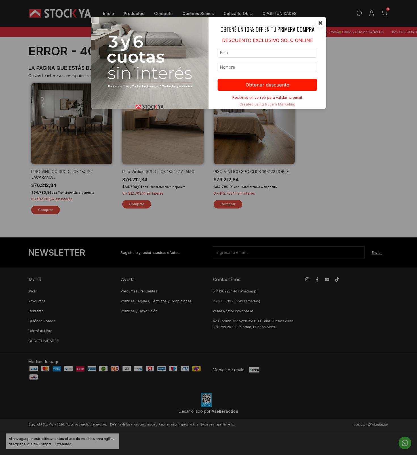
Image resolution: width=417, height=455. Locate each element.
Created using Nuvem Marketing (267, 104)
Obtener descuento (267, 85)
